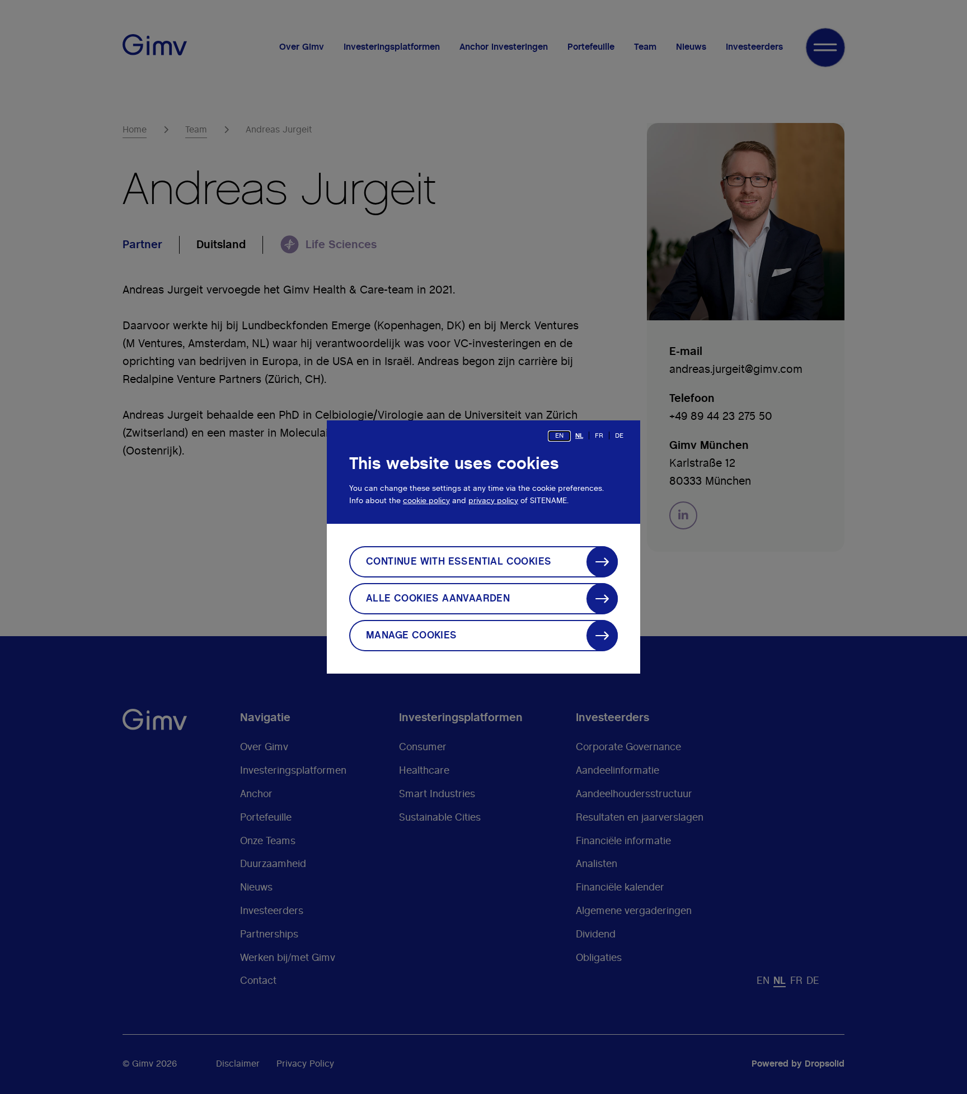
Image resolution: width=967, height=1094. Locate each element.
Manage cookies (411, 636)
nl (579, 435)
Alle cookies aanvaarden (438, 599)
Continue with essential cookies (458, 562)
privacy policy (493, 501)
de (619, 435)
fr (599, 435)
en (559, 435)
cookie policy (426, 501)
